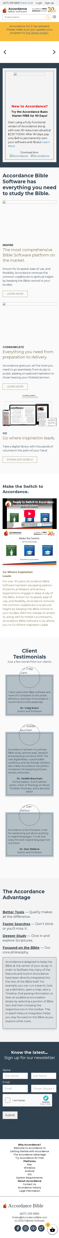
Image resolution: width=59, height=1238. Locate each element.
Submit (10, 1115)
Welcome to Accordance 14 (30, 1148)
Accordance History (29, 1187)
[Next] (53, 52)
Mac (29, 1164)
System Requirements (29, 1177)
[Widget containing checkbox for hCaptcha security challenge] (27, 1100)
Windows (29, 1167)
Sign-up (49, 2)
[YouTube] (33, 1228)
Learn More (15, 293)
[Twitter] (41, 1228)
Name (7, 1070)
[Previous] (5, 52)
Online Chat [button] (26, 2)
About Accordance (29, 1180)
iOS (30, 1174)
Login (39, 2)
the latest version (37, 32)
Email (7, 1082)
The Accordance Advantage (29, 1154)
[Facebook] (17, 1228)
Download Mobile (20, 459)
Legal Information (29, 1190)
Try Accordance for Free (29, 1157)
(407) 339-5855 (11, 2)
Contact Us (29, 1184)
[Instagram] (25, 1228)
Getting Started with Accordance (29, 1151)
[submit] (48, 17)
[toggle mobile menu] (54, 17)
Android (29, 1171)
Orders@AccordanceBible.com (29, 1217)
